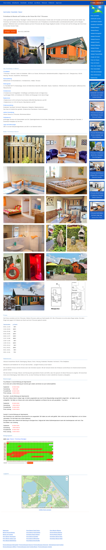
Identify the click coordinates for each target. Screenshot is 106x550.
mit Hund (30, 3)
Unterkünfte (23, 3)
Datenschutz (94, 77)
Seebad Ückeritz (95, 42)
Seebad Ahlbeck (95, 27)
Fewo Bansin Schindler (32, 536)
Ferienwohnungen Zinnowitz (41, 544)
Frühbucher (51, 3)
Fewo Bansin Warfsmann (9, 536)
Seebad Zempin (95, 48)
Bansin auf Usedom (8, 534)
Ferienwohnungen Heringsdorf (11, 544)
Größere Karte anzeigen (45, 509)
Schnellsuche (15, 3)
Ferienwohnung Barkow (56, 532)
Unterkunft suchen (96, 18)
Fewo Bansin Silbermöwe (32, 538)
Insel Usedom (6, 12)
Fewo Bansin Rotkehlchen (9, 540)
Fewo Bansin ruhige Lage (9, 538)
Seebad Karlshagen (96, 51)
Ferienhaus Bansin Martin (33, 534)
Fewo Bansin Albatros (55, 530)
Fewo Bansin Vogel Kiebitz (33, 532)
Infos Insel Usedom (96, 66)
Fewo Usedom (7, 3)
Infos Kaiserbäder (95, 69)
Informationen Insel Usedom (56, 544)
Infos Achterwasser (96, 74)
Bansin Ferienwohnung (9, 532)
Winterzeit (44, 3)
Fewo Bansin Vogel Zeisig (33, 530)
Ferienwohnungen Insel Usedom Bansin (27, 546)
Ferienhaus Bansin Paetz (56, 536)
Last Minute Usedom (96, 21)
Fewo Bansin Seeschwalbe (33, 540)
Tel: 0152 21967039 (23, 31)
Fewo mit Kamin (95, 63)
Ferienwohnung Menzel (56, 534)
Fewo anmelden (95, 15)
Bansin (20, 12)
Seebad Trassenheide (96, 54)
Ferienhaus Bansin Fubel (56, 538)
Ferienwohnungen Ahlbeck (10, 546)
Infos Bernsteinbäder (96, 72)
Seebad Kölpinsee (95, 45)
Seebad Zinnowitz (95, 36)
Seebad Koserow (95, 39)
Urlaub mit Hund (95, 57)
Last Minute (37, 3)
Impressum (59, 3)
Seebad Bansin (95, 30)
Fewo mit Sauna (95, 60)
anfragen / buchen (10, 31)
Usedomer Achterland (96, 24)
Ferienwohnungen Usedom (45, 546)
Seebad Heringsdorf (96, 33)
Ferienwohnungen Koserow (26, 544)
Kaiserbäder (14, 12)
